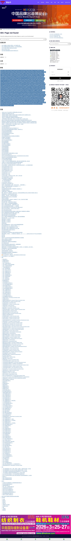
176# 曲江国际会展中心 (6, 404)
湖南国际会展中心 (5, 386)
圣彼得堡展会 (43, 93)
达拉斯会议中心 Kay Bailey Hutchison (9, 306)
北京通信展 (20, 90)
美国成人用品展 (21, 79)
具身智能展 (34, 82)
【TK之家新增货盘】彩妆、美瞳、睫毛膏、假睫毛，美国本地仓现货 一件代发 (16, 468)
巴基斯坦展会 (38, 76)
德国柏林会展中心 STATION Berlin (8, 339)
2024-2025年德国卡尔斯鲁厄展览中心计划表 (10, 153)
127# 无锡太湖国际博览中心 (7, 438)
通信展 (13, 87)
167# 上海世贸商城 (5, 279)
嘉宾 (2, 467)
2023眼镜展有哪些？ (5, 149)
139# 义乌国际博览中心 (6, 289)
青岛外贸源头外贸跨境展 (4, 105)
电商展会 (39, 84)
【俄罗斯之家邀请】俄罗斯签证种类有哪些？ (10, 116)
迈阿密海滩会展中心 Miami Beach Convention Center (12, 416)
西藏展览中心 (4, 382)
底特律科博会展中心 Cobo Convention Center (10, 349)
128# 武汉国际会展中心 (6, 437)
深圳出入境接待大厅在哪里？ (7, 239)
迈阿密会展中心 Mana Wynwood (8, 305)
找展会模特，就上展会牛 (6, 220)
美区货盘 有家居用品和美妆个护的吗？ (9, 245)
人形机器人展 (13, 79)
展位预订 (2, 79)
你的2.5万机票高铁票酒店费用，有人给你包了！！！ (11, 186)
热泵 (27, 99)
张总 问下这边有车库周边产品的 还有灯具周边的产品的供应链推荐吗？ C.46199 (17, 475)
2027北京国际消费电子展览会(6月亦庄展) (9, 48)
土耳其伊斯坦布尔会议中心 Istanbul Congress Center (12, 366)
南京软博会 (42, 82)
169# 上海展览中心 (5, 277)
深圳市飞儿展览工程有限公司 (7, 494)
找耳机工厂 (4, 476)
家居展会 (21, 94)
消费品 (2, 87)
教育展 (19, 76)
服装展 (26, 79)
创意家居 (26, 87)
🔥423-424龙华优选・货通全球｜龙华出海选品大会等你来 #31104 (14, 254)
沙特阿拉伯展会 (16, 93)
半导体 (39, 91)
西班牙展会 (42, 73)
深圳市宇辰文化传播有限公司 (7, 489)
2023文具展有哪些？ (5, 141)
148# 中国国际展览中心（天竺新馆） (9, 420)
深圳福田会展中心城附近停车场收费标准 (9, 241)
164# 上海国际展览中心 (6, 272)
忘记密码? (61, 80)
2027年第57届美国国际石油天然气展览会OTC (10, 50)
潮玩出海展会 (21, 102)
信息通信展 (16, 90)
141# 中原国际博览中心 (6, 428)
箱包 (22, 87)
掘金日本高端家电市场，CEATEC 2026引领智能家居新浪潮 (12, 224)
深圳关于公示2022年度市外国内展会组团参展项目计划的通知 (13, 237)
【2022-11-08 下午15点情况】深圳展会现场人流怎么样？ (12, 112)
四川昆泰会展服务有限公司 (7, 484)
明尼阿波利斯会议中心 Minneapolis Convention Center (12, 465)
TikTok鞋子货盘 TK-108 (6, 174)
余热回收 (30, 99)
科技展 (7, 91)
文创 (20, 87)
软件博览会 (24, 81)
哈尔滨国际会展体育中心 (6, 391)
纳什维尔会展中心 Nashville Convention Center (11, 317)
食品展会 (2, 82)
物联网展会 (25, 85)
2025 (1, 84)
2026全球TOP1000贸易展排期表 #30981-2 (9, 157)
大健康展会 (2, 94)
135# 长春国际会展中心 (6, 430)
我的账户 (4, 502)
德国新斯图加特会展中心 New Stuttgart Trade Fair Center (12, 343)
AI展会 (22, 97)
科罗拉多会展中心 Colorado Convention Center (10, 318)
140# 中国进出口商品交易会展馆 (8, 264)
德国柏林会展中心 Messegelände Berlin (9, 341)
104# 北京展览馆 (5, 461)
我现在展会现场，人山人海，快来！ (8, 217)
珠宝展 (22, 76)
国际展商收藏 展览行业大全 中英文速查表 (9, 196)
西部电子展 (12, 85)
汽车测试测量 (7, 90)
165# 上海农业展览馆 (6, 273)
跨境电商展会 (32, 81)
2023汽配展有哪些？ (5, 142)
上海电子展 (10, 91)
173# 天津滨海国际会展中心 (7, 284)
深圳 (6, 29)
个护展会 (24, 88)
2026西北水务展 (7, 102)
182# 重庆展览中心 (5, 281)
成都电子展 (16, 85)
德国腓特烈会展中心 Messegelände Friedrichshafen (11, 331)
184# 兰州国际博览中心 (6, 395)
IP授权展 (11, 102)
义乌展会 (11, 94)
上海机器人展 (14, 96)
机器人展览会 (8, 84)
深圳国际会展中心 (5, 260)
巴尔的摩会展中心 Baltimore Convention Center (11, 350)
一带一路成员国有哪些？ (6, 180)
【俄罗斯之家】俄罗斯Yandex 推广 (8, 113)
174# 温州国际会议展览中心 (7, 405)
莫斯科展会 (29, 93)
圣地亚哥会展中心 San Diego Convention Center (11, 297)
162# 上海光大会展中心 (6, 269)
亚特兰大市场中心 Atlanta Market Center (9, 374)
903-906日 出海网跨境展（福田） (55, 36)
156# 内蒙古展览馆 (5, 411)
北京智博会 (2, 90)
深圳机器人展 (43, 96)
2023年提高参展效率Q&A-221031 (8, 133)
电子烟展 (29, 76)
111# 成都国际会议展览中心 (7, 296)
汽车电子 (23, 91)
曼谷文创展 (30, 102)
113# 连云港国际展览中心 (7, 454)
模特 (23, 90)
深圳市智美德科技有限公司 (6, 240)
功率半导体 (2, 88)
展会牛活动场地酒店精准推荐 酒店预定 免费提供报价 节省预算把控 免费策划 (16, 211)
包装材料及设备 (35, 99)
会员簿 (3, 499)
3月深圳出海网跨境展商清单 (7, 158)
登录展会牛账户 (5, 506)
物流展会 (21, 88)
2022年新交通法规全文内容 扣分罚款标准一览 (10, 128)
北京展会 (26, 82)
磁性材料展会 (14, 97)
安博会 (15, 82)
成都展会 (11, 93)
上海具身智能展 (25, 96)
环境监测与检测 (42, 85)
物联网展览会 (37, 85)
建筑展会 (35, 84)
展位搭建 (13, 29)
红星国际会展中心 (5, 298)
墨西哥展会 (19, 73)
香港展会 (15, 73)
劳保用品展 (9, 76)
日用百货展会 (7, 94)
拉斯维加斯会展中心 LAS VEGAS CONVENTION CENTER (13, 329)
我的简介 (4, 500)
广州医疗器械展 (32, 90)
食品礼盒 (43, 99)
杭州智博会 (9, 82)
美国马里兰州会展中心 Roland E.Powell (9, 310)
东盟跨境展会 (26, 102)
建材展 (6, 76)
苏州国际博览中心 (5, 383)
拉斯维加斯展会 (25, 97)
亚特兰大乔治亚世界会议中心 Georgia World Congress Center (13, 375)
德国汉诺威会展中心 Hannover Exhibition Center (11, 337)
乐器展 (31, 79)
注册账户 (58, 80)
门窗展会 (2, 99)
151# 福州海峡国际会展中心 (7, 288)
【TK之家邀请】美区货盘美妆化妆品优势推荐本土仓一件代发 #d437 (14, 471)
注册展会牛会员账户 (6, 504)
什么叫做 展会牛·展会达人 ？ (7, 182)
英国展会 (42, 70)
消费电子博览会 (31, 84)
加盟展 (38, 73)
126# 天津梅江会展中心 (6, 440)
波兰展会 (4, 73)
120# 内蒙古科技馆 (5, 446)
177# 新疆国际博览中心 (6, 401)
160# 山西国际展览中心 (6, 408)
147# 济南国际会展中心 (6, 421)
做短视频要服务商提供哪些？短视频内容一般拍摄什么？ (12, 188)
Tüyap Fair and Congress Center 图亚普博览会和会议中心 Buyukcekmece (15, 376)
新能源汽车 (19, 82)
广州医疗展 (14, 91)
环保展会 (44, 94)
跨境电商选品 (16, 102)
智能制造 (4, 85)
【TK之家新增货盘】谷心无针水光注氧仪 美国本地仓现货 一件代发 (14, 470)
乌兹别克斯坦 (27, 90)
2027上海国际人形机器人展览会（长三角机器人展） (11, 45)
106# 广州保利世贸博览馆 (7, 265)
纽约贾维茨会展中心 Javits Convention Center (10, 316)
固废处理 (20, 84)
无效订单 (4, 503)
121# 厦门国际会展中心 (6, 294)
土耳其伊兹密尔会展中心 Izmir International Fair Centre (12, 367)
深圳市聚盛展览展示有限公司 (7, 493)
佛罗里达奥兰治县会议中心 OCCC (8, 371)
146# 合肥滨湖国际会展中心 (7, 424)
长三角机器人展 (11, 105)
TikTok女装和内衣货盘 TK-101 (7, 166)
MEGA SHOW (6, 99)
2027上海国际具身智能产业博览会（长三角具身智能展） (12, 46)
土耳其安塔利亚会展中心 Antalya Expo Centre (10, 360)
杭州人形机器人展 (37, 87)
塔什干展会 (34, 97)
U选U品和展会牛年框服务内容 (7, 178)
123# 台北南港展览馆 (6, 444)
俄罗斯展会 (38, 70)
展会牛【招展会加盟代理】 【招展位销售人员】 (10, 204)
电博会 (9, 79)
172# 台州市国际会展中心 (7, 407)
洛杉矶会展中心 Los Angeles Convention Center (11, 321)
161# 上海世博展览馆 (6, 268)
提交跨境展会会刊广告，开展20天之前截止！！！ (11, 225)
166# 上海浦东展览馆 (6, 276)
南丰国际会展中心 (5, 261)
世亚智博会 (16, 81)
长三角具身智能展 (20, 96)
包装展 (36, 73)
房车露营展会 (29, 94)
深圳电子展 (5, 79)
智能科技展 (9, 87)
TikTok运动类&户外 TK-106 (6, 171)
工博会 (35, 70)
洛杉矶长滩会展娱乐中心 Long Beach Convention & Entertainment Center (15, 320)
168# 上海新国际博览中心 (7, 275)
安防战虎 (10, 97)
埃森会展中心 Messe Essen (7, 358)
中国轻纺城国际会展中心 (6, 392)
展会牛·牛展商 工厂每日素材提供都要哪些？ (10, 203)
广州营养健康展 (3, 91)
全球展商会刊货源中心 (6, 190)
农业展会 (18, 94)
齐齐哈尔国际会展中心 (6, 380)
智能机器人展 (42, 79)
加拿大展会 (33, 76)
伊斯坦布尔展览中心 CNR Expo (8, 379)
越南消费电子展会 (37, 96)
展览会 (15, 87)
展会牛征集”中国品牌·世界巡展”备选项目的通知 (10, 496)
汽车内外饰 (32, 91)
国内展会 (42, 2)
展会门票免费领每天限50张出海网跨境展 (9, 213)
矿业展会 (32, 88)
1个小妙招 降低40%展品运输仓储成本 (8, 125)
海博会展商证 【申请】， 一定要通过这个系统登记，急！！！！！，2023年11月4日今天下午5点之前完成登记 (22, 233)
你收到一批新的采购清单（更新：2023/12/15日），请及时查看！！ (14, 184)
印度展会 (31, 70)
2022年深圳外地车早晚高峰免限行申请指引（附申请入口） (12, 129)
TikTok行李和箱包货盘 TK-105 (7, 170)
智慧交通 (5, 82)
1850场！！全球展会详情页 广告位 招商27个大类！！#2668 (12, 124)
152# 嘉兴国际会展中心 (6, 415)
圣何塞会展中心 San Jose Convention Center (10, 359)
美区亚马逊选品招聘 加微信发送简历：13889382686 (11, 244)
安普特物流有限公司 (6, 485)
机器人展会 (8, 85)
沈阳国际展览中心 (5, 387)
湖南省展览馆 (4, 384)
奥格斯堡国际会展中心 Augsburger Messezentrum (11, 354)
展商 (51, 2)
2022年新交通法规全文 (6, 126)
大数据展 (17, 79)
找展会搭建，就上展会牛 (6, 219)
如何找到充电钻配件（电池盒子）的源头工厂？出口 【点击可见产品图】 (15, 199)
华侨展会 (5, 96)
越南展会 (11, 73)
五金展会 (18, 88)
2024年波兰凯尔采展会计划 (7, 154)
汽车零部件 (7, 93)
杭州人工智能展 (31, 87)
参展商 (22, 73)
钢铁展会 (24, 94)
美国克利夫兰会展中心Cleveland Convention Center (11, 313)
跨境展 (4, 29)
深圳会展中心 (4, 259)
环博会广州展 (35, 102)
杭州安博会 (38, 82)
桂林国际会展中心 (5, 388)
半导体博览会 (19, 91)
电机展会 (18, 97)
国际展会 (47, 2)
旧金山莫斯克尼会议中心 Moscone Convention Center (12, 325)
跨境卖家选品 (7, 88)
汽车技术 (35, 91)
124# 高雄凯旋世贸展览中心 (7, 442)
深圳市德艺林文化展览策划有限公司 (9, 492)
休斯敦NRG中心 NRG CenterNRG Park (9, 372)
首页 (38, 2)
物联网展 (42, 76)
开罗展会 (42, 97)
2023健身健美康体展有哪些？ (7, 132)
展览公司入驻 (67, 2)
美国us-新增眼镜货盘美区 (7, 479)
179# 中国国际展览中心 (6, 399)
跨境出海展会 (10, 96)
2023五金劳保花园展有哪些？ (7, 130)
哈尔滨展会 (28, 88)
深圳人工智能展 (37, 81)
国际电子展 (10, 29)
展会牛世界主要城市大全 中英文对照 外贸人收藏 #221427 (12, 207)
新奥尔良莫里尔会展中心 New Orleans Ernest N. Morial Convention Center (15, 326)
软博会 (34, 79)
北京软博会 (36, 88)
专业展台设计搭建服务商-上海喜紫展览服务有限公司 (12, 482)
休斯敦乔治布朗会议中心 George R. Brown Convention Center (13, 300)
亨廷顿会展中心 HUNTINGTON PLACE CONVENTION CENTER (14, 378)
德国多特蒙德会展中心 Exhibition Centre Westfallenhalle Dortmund (14, 346)
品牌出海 (14, 88)
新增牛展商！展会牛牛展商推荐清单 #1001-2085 (10, 228)
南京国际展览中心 (5, 280)
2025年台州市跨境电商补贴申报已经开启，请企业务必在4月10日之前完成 (15, 155)
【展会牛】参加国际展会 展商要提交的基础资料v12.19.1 (12, 117)
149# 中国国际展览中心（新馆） (8, 419)
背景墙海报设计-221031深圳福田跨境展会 (9, 248)
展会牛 (8, 2)
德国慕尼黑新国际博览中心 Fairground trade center (11, 345)
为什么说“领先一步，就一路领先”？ (8, 256)
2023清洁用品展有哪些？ (6, 145)
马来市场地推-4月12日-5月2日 (7, 253)
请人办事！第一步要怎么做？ (7, 249)
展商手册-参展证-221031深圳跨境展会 (8, 215)
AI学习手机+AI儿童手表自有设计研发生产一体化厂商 (11, 163)
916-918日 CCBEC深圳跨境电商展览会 (56, 37)
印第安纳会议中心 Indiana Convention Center (10, 370)
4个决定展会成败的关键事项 (7, 159)
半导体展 (33, 85)
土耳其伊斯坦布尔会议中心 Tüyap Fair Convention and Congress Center (15, 364)
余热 (18, 87)
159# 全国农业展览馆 (6, 409)
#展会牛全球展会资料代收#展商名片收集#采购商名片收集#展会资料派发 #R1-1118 (17, 120)
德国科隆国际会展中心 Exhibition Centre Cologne (11, 334)
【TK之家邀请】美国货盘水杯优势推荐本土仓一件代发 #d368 (13, 472)
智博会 (29, 79)
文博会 (20, 99)
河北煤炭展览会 (3, 93)
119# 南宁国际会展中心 (6, 448)
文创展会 (40, 88)
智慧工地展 (37, 79)
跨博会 (22, 99)
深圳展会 (11, 70)
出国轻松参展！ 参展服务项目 (7, 191)
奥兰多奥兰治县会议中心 (6, 355)
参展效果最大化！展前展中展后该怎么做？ (9, 194)
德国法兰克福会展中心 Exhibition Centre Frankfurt (11, 335)
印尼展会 (8, 73)
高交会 (44, 84)
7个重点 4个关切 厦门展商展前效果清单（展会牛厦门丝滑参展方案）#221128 (16, 161)
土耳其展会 (26, 73)
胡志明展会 (30, 82)
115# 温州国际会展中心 (6, 452)
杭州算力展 (2, 102)
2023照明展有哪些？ (5, 146)
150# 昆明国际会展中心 (6, 417)
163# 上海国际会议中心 (6, 271)
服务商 (62, 2)
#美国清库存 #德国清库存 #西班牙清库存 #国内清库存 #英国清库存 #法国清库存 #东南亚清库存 (19, 121)
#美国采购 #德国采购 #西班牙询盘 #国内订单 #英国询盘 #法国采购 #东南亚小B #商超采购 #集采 (19, 122)
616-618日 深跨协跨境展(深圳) (55, 35)
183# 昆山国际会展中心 (6, 396)
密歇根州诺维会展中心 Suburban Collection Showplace (12, 351)
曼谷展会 (25, 93)
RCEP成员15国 (21, 70)
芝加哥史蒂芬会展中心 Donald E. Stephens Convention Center (13, 309)
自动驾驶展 (20, 81)
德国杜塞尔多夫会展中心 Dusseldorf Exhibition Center (12, 342)
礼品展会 (2, 96)
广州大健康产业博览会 (38, 90)
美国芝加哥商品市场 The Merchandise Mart (10, 312)
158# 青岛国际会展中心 (6, 285)
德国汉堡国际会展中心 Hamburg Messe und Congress (12, 338)
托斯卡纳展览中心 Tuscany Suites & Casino (10, 330)
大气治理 (4, 84)
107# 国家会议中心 (5, 458)
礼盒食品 (39, 99)
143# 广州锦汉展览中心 (6, 263)
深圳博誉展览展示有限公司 (7, 488)
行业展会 (40, 94)
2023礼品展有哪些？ (5, 150)
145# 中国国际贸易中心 (6, 425)
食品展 (14, 70)
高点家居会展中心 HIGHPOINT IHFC (9, 302)
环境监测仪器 (43, 91)
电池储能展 (2, 76)
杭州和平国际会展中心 (6, 390)
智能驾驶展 (29, 85)
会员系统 (3, 497)
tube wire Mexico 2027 (6, 49)
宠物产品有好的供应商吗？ (6, 200)
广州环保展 (39, 102)
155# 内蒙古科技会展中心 (7, 412)
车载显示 (43, 88)
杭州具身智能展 (42, 87)
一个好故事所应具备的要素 (6, 179)
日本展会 (26, 70)
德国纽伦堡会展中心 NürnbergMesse (9, 333)
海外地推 (3, 235)
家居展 (2, 73)
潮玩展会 (11, 88)
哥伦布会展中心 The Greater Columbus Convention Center (13, 368)
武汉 (1, 85)
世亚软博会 (5, 87)
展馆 (58, 2)
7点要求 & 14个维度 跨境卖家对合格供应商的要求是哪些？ (12, 162)
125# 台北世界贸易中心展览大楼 (8, 441)
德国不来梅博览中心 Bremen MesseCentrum (10, 347)
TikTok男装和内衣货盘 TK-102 (7, 167)
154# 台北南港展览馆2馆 (6, 413)
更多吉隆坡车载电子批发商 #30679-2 (8, 229)
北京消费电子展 (31, 96)
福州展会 (33, 94)
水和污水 (23, 84)
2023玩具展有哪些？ (5, 147)
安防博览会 (2, 97)
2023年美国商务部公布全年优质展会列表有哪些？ (11, 136)
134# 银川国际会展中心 (6, 432)
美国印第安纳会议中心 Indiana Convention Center (11, 301)
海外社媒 (3, 236)
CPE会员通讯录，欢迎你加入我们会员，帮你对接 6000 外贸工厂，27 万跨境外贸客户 (17, 165)
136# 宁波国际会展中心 (6, 292)
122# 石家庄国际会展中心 (7, 445)
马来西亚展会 (26, 76)
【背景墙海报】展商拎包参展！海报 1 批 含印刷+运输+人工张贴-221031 (15, 118)
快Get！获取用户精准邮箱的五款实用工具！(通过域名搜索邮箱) (13, 216)
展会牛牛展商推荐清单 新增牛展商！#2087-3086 (10, 212)
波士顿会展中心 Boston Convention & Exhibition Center (12, 322)
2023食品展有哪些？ (5, 151)
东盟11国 (17, 70)
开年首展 (16, 99)
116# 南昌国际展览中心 (6, 450)
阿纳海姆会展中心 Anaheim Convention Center (10, 304)
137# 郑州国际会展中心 (6, 429)
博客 (55, 2)
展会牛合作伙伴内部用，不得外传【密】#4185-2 (10, 208)
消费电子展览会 (11, 81)
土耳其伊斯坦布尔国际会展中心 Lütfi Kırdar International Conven (14, 362)
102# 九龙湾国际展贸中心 (7, 462)
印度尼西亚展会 (34, 93)
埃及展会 (38, 93)
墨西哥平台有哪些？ (5, 198)
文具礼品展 (37, 94)
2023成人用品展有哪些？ (6, 138)
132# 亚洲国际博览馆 (6, 433)
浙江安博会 (41, 81)
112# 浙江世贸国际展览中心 (7, 456)
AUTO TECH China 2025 (4, 81)
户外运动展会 (21, 93)
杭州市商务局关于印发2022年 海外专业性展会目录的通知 (12, 232)
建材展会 (22, 82)
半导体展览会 (28, 91)
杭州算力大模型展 (11, 99)
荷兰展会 (13, 76)
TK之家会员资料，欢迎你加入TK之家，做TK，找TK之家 (12, 175)
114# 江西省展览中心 (6, 453)
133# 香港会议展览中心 (6, 293)
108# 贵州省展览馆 (5, 457)
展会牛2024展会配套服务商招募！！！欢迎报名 (10, 206)
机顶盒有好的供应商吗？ (6, 231)
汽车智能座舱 (12, 90)
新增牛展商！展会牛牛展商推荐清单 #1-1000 (10, 227)
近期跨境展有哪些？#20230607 (7, 250)
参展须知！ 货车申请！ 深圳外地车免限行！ (10, 195)
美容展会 (14, 94)
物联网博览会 (21, 85)
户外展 (16, 76)
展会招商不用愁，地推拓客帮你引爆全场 (9, 202)
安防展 (13, 82)
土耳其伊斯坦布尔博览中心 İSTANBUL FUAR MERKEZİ (12, 363)
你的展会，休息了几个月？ (6, 187)
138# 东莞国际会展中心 (6, 290)
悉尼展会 (30, 97)
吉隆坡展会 (6, 97)
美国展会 (5, 70)
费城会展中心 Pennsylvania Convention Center (10, 308)
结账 (3, 507)
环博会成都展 (43, 102)
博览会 (27, 84)
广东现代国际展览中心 (6, 267)
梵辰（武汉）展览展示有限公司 (8, 486)
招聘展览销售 (4, 223)
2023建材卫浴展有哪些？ (6, 137)
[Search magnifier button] (45, 39)
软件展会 (16, 84)
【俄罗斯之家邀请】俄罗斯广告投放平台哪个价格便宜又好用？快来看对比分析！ (16, 114)
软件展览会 (13, 84)
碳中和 (25, 99)
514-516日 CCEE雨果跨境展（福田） (56, 34)
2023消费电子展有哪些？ (6, 143)
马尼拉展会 (38, 97)
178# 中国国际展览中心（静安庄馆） (9, 400)
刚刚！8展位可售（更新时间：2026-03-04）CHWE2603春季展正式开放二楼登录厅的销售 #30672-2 (20, 192)
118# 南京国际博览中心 (6, 449)
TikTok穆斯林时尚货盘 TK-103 (7, 169)
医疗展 (28, 81)
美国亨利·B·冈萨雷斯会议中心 (7, 314)
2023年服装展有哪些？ (6, 134)
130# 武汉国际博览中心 (6, 436)
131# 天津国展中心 (5, 434)
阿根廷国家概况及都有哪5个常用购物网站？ (10, 252)
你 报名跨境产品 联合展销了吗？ (8, 183)
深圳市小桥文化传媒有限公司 (7, 490)
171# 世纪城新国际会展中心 (7, 403)
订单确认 (4, 508)
